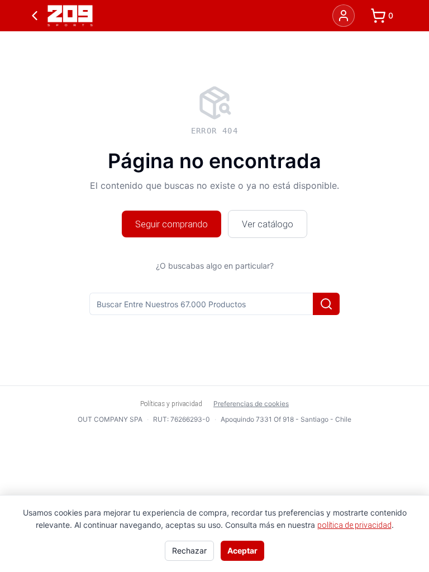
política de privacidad (354, 525)
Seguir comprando (171, 224)
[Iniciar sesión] (343, 15)
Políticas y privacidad (171, 403)
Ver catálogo (267, 224)
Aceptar (242, 550)
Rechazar (189, 550)
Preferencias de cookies (251, 403)
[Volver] (34, 15)
